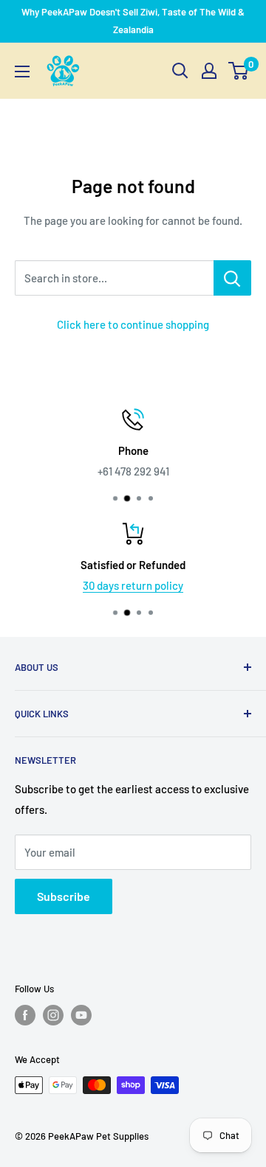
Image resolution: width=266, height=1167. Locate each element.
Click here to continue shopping (133, 324)
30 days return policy (133, 585)
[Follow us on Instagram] (53, 1015)
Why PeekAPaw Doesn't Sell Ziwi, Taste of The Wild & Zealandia (133, 20)
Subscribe (63, 896)
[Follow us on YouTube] (81, 1015)
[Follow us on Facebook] (25, 1015)
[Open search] (180, 71)
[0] (239, 71)
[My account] (209, 71)
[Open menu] (22, 71)
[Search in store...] (232, 278)
